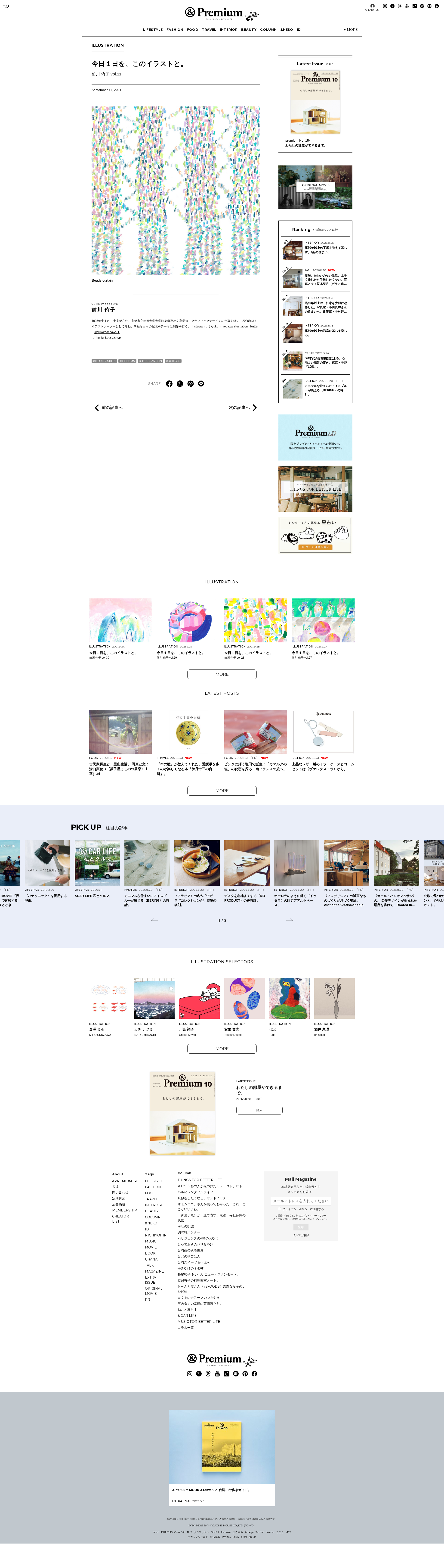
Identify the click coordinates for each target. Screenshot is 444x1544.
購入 (259, 1110)
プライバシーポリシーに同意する (303, 1209)
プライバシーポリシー (314, 1215)
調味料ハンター (189, 1232)
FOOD (192, 30)
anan (156, 1532)
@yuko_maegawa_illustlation (228, 326)
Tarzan (260, 1532)
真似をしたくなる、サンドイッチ (202, 1198)
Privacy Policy (230, 1536)
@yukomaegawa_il (107, 332)
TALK (149, 1265)
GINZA (215, 1532)
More (222, 674)
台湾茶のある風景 (191, 1250)
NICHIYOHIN (156, 1235)
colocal (270, 1532)
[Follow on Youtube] (407, 6)
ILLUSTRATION (108, 45)
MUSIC (150, 1241)
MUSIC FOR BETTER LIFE (199, 1322)
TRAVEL (209, 30)
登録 (301, 1227)
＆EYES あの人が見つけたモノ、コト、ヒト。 (212, 1186)
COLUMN (268, 30)
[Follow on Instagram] (385, 6)
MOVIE (151, 1247)
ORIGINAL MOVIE (153, 1291)
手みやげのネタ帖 (191, 1268)
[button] (154, 920)
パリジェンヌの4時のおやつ (198, 1238)
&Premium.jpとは (124, 1183)
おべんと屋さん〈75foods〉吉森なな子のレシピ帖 (212, 1289)
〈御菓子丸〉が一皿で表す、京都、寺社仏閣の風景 (212, 1217)
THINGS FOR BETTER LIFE (200, 1180)
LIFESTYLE (153, 30)
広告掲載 (118, 1204)
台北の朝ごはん (189, 1256)
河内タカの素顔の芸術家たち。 (200, 1303)
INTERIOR (228, 30)
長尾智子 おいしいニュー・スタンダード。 (209, 1274)
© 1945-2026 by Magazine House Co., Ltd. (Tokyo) (221, 1525)
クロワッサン (201, 1532)
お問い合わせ (248, 1536)
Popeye (249, 1532)
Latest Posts (222, 693)
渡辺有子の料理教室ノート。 (199, 1280)
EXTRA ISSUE (150, 1280)
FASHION (174, 30)
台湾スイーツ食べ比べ (194, 1262)
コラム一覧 (186, 1328)
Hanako (226, 1532)
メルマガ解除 (301, 1235)
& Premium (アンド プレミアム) (222, 14)
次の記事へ (239, 407)
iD (299, 30)
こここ (280, 1532)
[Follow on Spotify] (422, 6)
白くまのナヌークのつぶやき (199, 1297)
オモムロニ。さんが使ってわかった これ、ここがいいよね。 (212, 1206)
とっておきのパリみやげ (195, 1244)
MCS (288, 1532)
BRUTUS (167, 1532)
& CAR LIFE (187, 1316)
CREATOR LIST (372, 10)
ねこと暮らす (187, 1309)
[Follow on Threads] (400, 6)
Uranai (152, 1259)
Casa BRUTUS (183, 1532)
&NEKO (286, 30)
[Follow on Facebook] (437, 6)
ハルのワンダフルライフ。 (197, 1192)
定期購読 (118, 1198)
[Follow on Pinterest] (429, 6)
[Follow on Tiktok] (414, 6)
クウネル (238, 1532)
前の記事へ (112, 407)
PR (147, 1300)
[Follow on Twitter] (392, 6)
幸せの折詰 (186, 1226)
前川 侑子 (105, 307)
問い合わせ (120, 1192)
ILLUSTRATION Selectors (222, 961)
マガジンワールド (198, 1536)
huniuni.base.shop (108, 337)
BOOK (150, 1253)
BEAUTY (248, 30)
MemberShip (124, 1210)
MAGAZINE (154, 1271)
